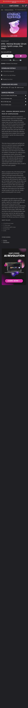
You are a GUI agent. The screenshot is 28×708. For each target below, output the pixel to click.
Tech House (14, 63)
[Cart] (25, 6)
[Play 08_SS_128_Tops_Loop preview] (25, 101)
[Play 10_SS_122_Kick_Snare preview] (25, 104)
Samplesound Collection (9, 9)
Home (2, 9)
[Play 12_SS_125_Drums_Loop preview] (25, 98)
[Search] (23, 6)
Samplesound (5, 41)
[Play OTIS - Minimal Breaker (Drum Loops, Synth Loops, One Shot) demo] (7, 56)
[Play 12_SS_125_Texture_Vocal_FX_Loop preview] (25, 95)
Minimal (8, 63)
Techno (5, 240)
